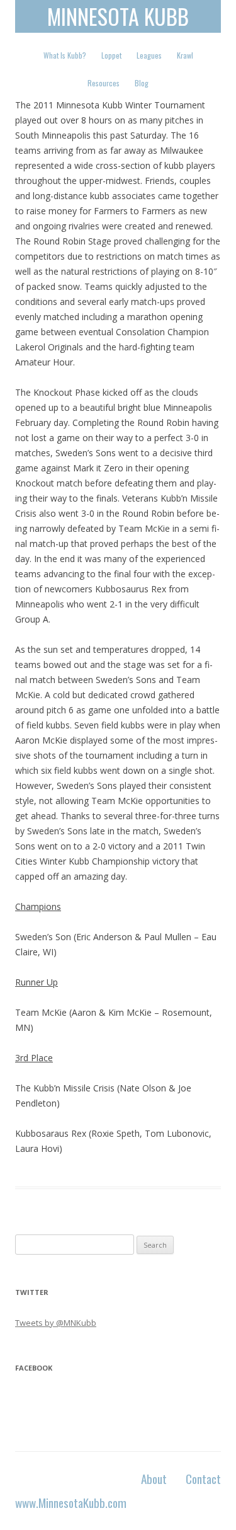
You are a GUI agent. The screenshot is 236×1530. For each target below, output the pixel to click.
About (154, 1479)
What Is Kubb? (64, 55)
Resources (103, 83)
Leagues (149, 55)
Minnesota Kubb (118, 16)
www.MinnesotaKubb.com (70, 1502)
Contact (203, 1479)
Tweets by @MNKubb (55, 1322)
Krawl (185, 55)
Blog (142, 83)
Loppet (111, 55)
